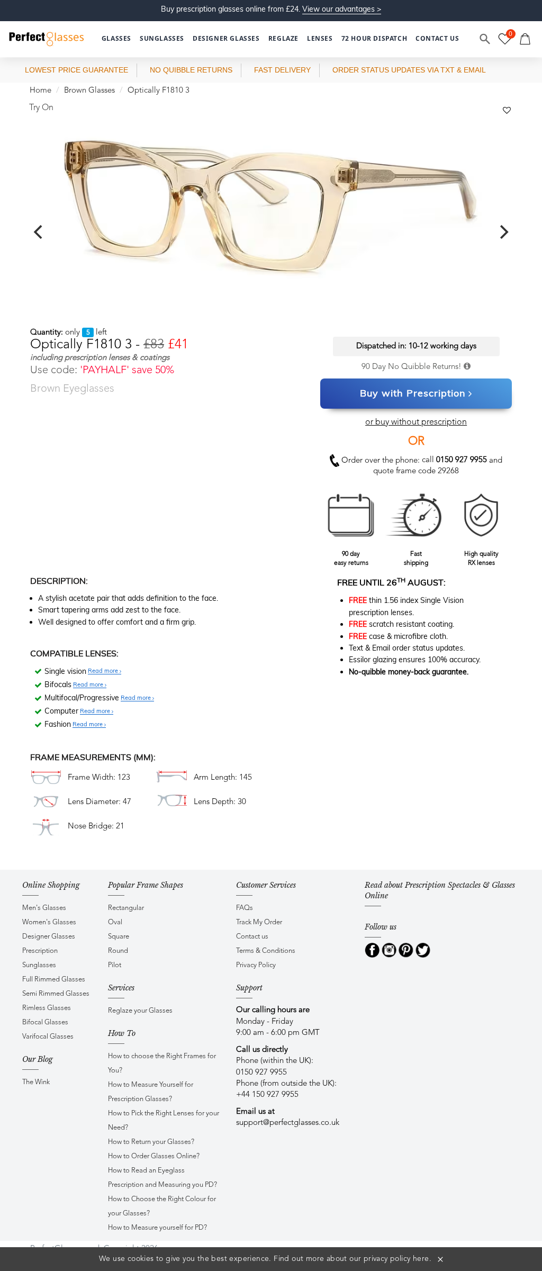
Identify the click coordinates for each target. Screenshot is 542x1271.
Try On (41, 108)
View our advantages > (341, 9)
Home (40, 91)
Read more (104, 671)
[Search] (485, 39)
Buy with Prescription (413, 393)
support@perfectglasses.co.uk (287, 1123)
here (421, 1259)
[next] (502, 232)
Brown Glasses (89, 91)
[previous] (39, 232)
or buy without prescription (416, 422)
